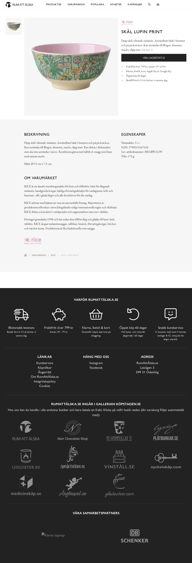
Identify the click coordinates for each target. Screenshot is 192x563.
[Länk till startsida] (25, 255)
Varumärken (76, 4)
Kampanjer (135, 4)
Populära (97, 4)
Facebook (96, 368)
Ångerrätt (44, 372)
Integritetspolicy (45, 381)
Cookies (44, 386)
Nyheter (116, 4)
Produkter (54, 4)
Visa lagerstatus (154, 57)
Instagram (96, 363)
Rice (137, 143)
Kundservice (44, 363)
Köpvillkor (45, 368)
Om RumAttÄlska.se (45, 377)
